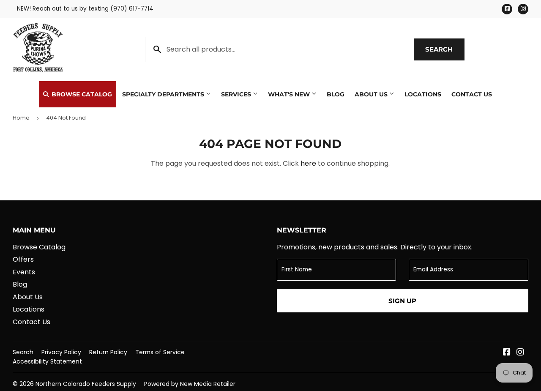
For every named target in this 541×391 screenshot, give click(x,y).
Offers (23, 259)
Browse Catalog (81, 94)
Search (444, 49)
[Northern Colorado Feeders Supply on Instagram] (520, 353)
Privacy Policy (61, 352)
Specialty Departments (164, 94)
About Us (372, 94)
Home (21, 118)
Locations (422, 94)
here (308, 163)
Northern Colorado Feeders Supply (86, 384)
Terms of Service (160, 352)
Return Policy (108, 352)
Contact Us (471, 94)
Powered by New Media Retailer (189, 384)
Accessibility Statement (47, 361)
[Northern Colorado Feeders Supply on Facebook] (507, 353)
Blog (335, 94)
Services (237, 94)
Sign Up (402, 301)
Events (24, 272)
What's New (289, 94)
